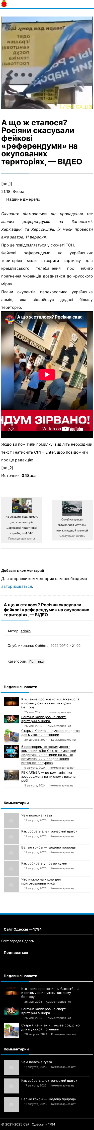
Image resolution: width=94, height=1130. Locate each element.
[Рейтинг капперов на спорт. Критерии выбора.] (11, 719)
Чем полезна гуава (36, 815)
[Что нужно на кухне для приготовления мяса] (11, 884)
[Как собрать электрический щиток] (11, 836)
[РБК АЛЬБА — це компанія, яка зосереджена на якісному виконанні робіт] (11, 775)
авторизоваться (16, 586)
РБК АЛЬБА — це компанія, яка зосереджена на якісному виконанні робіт (50, 776)
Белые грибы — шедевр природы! (49, 847)
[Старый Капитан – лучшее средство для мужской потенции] (11, 736)
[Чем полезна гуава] (11, 820)
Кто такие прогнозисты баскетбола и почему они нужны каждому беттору (50, 703)
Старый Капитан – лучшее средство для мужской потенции (50, 733)
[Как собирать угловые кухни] (11, 868)
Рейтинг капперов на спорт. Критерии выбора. (43, 719)
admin (26, 631)
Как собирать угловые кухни (44, 863)
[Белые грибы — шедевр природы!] (11, 852)
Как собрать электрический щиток (49, 831)
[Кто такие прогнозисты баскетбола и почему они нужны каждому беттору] (11, 701)
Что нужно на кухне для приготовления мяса (41, 881)
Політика (36, 661)
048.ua (29, 475)
